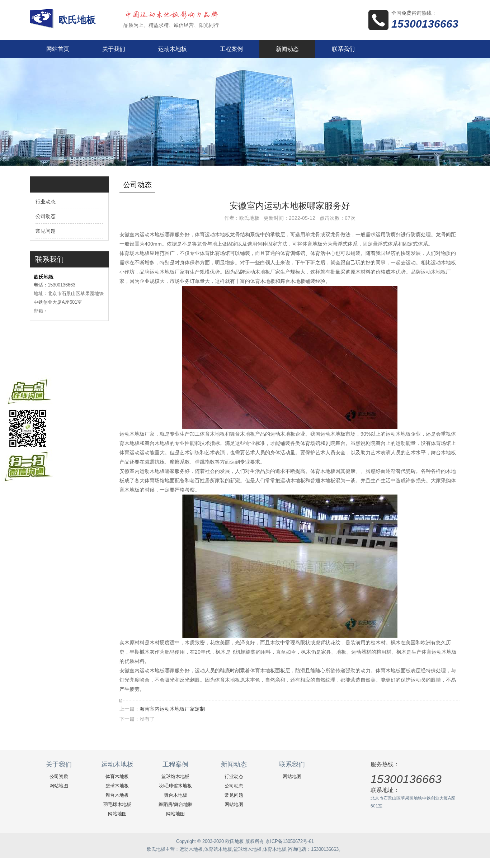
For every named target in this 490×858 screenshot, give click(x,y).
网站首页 (57, 49)
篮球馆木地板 (175, 776)
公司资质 (59, 776)
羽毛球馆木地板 (175, 785)
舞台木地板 (117, 795)
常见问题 (46, 231)
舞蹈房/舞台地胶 (176, 804)
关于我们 (113, 49)
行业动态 (46, 201)
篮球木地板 (117, 785)
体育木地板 (117, 776)
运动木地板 (172, 49)
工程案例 (231, 49)
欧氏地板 (78, 19)
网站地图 (59, 785)
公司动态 (46, 216)
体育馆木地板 (218, 849)
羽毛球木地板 (117, 804)
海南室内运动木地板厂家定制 (172, 709)
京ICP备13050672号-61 (289, 841)
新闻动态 (287, 49)
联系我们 (343, 49)
